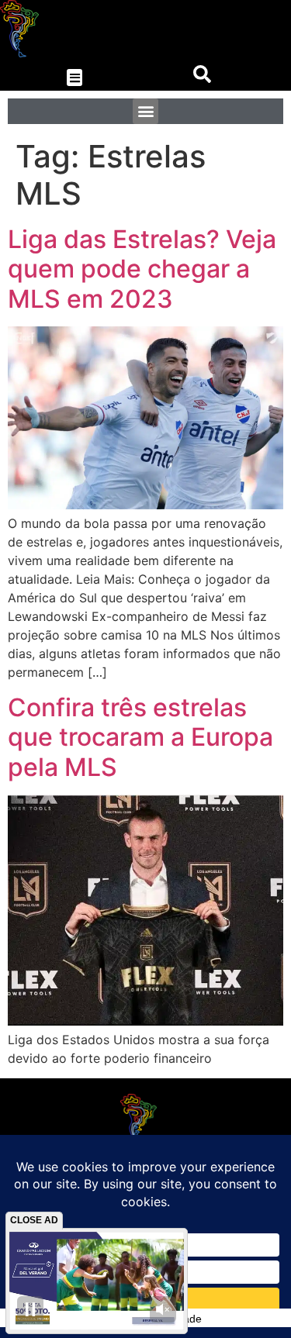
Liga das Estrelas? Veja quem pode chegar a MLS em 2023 (142, 269)
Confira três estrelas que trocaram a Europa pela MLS (140, 737)
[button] (75, 78)
